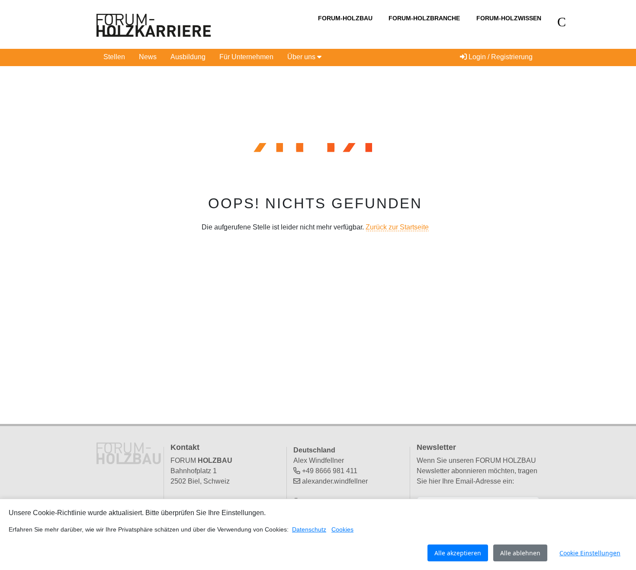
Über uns (302, 57)
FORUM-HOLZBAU (345, 18)
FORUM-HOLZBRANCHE (424, 18)
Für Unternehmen (246, 57)
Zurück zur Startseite (397, 227)
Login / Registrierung (500, 57)
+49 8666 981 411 (329, 470)
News (148, 57)
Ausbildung (188, 57)
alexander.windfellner (335, 481)
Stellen (114, 57)
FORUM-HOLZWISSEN (508, 18)
